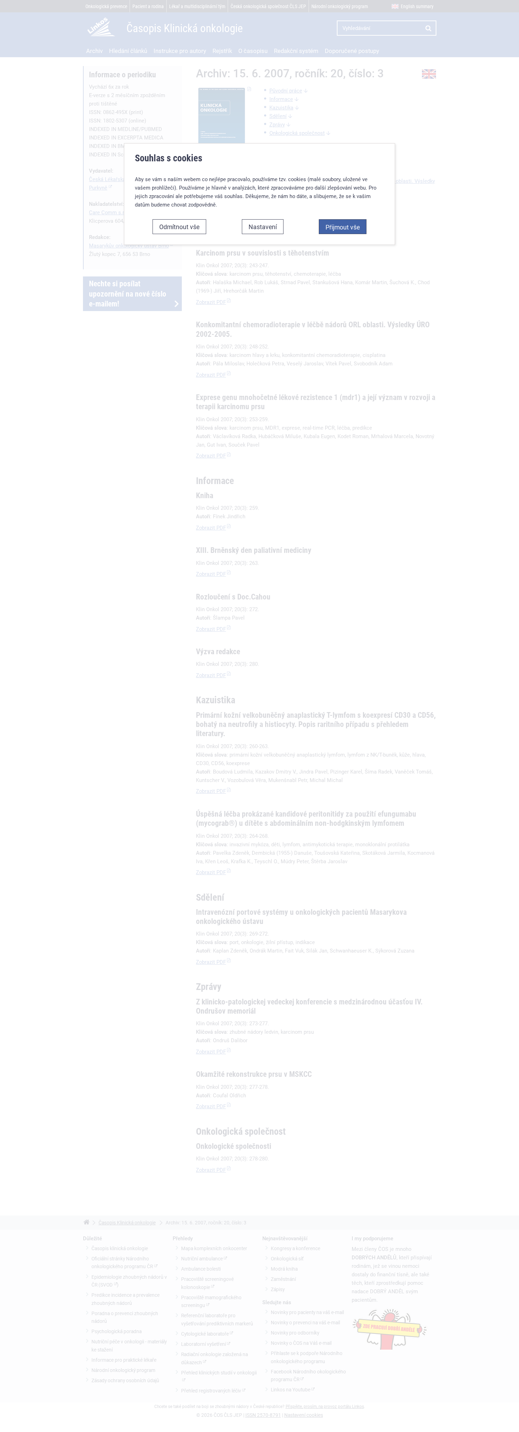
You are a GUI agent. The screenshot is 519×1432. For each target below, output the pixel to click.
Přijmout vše (343, 227)
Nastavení (263, 226)
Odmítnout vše (179, 226)
